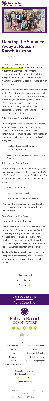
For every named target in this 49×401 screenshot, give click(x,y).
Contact (12, 360)
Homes (13, 349)
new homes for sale (16, 259)
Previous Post (25, 275)
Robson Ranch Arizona (12, 67)
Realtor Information (13, 364)
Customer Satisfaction (36, 353)
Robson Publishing (24, 381)
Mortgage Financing (36, 345)
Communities (12, 345)
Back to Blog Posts (24, 280)
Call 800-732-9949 (25, 296)
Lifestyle (12, 357)
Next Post (23, 285)
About (12, 353)
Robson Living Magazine (36, 360)
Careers (36, 349)
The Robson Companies (24, 374)
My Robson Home (36, 357)
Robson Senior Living (24, 378)
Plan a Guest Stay (24, 302)
